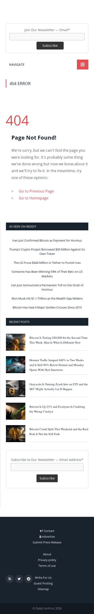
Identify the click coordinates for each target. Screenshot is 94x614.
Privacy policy (47, 560)
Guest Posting (43, 583)
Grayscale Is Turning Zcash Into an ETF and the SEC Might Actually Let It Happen (58, 386)
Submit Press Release (47, 542)
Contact (49, 531)
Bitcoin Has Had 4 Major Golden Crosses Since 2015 (47, 307)
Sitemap (43, 589)
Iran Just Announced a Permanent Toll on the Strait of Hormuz (47, 287)
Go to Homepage (33, 198)
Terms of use (47, 566)
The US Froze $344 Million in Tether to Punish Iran (47, 263)
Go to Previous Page (36, 191)
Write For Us (43, 577)
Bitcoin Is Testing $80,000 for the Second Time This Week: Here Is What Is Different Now (58, 340)
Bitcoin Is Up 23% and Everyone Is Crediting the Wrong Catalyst (57, 409)
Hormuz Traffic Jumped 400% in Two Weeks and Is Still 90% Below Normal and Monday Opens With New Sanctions (56, 365)
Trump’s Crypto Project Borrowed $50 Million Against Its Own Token (47, 251)
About (47, 554)
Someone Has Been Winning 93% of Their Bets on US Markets (47, 274)
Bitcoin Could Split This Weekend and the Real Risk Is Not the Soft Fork (58, 431)
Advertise (48, 536)
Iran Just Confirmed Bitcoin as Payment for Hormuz (47, 240)
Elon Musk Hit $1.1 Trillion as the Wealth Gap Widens (47, 298)
